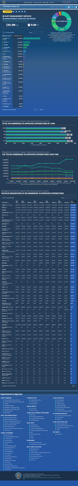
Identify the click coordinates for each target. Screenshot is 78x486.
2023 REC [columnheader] (17, 202)
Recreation (59, 419)
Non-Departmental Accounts (63, 427)
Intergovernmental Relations (11, 456)
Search (51, 2)
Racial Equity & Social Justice (36, 456)
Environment (31, 440)
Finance (6, 444)
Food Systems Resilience (10, 447)
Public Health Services (9, 426)
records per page (9, 32)
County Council (60, 401)
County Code (56, 477)
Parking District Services (36, 400)
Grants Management (9, 451)
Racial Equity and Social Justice (11, 466)
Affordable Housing (35, 449)
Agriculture (33, 414)
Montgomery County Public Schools (12, 409)
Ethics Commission (9, 442)
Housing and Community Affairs (37, 418)
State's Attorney (34, 410)
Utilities (58, 429)
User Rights (31, 477)
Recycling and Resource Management (39, 444)
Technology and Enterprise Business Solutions (15, 467)
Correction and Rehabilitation (37, 428)
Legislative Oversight (61, 405)
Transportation (32, 398)
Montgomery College (9, 405)
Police (32, 436)
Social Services (8, 430)
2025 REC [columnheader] (41, 202)
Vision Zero (33, 460)
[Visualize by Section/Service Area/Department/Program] (24, 11)
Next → (42, 109)
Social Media (51, 477)
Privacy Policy (25, 477)
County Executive (8, 440)
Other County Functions (60, 422)
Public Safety (30, 423)
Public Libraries (60, 417)
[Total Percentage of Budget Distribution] (33, 38)
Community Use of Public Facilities (64, 415)
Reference (44, 2)
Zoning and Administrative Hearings (64, 411)
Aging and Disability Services (11, 419)
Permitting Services (35, 420)
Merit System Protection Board (63, 407)
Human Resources (8, 453)
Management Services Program (20, 18)
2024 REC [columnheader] (29, 202)
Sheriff (32, 437)
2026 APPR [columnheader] (59, 202)
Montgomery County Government (12, 407)
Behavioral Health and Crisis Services (12, 421)
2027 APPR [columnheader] (72, 202)
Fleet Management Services (17, 16)
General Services (8, 449)
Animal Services (34, 425)
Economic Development (36, 454)
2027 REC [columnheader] (66, 202)
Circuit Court (33, 408)
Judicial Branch (31, 406)
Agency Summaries (6, 398)
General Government (7, 433)
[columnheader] (34, 36)
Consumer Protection (35, 426)
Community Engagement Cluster (12, 436)
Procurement (7, 462)
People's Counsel (60, 409)
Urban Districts (8, 469)
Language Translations (43, 477)
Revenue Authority (9, 411)
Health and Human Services (9, 415)
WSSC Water (7, 412)
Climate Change (34, 450)
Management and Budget (10, 460)
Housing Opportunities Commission (12, 400)
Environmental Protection (36, 442)
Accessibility (36, 477)
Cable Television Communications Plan (65, 425)
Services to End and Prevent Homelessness (14, 428)
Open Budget (36, 2)
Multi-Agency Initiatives (34, 447)
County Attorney (8, 438)
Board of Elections (8, 435)
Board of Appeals (60, 400)
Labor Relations (8, 458)
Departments (27, 2)
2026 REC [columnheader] (54, 202)
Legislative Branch (58, 398)
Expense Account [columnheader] (6, 35)
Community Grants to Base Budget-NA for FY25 (41, 452)
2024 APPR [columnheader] (35, 202)
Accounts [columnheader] (4, 202)
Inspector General (60, 403)
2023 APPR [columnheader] (23, 202)
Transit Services (34, 401)
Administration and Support (11, 417)
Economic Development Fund (37, 416)
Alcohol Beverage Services (62, 424)
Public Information (9, 464)
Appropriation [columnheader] (17, 35)
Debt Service (56, 432)
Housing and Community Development (38, 412)
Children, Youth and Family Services (12, 423)
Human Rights (8, 455)
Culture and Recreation (60, 413)
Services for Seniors (35, 458)
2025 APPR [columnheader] (47, 202)
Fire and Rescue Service (36, 434)
